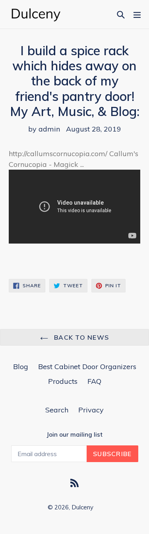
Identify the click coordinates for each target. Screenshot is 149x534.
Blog (20, 366)
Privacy (91, 409)
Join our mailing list (74, 434)
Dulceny (82, 507)
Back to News (80, 337)
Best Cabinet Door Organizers (87, 366)
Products (62, 381)
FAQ (94, 381)
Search (56, 409)
